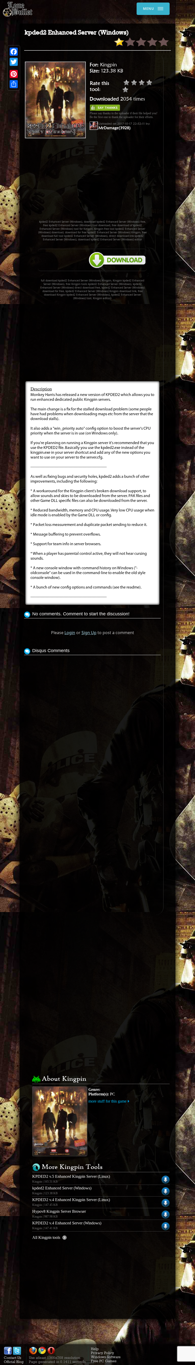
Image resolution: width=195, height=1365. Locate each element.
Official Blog (14, 1362)
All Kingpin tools (46, 1237)
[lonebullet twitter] (17, 1354)
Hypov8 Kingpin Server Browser (59, 1211)
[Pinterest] (14, 74)
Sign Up (89, 632)
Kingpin (108, 65)
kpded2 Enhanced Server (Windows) (61, 1188)
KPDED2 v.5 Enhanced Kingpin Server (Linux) (71, 1176)
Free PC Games (103, 1361)
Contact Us (12, 1358)
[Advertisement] (109, 181)
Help (95, 1349)
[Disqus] (92, 719)
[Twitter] (14, 62)
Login (69, 632)
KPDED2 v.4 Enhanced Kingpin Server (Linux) (71, 1200)
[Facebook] (14, 52)
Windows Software (106, 1357)
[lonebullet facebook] (8, 1354)
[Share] (14, 84)
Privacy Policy (102, 1353)
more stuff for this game (107, 1101)
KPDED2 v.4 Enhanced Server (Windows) (66, 1223)
